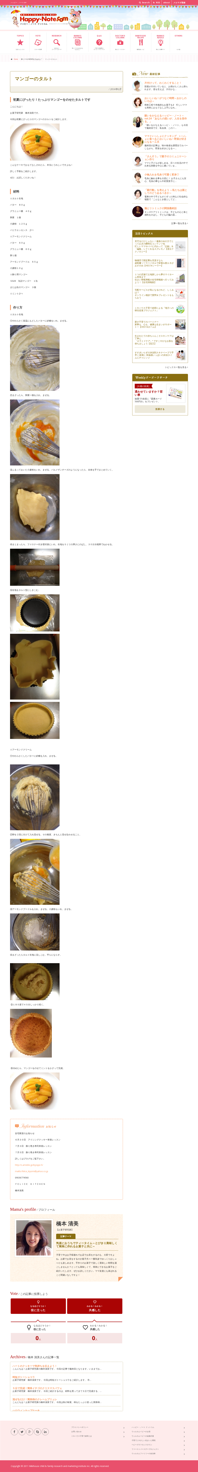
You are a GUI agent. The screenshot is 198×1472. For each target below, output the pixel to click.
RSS (157, 2)
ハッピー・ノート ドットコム (143, 1427)
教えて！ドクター (120, 42)
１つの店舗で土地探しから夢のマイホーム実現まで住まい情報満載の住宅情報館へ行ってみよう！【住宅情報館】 (154, 278)
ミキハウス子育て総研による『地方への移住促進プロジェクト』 (154, 309)
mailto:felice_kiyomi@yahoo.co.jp (31, 1171)
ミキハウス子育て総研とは (81, 1436)
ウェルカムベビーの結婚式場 (143, 1436)
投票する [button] (160, 409)
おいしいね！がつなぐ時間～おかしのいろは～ (165, 99)
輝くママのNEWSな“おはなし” (77, 42)
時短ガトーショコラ (24, 1377)
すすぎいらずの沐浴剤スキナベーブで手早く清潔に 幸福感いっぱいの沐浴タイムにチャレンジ (154, 355)
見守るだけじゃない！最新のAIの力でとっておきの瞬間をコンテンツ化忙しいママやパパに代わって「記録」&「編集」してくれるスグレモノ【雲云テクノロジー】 (154, 246)
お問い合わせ (76, 1431)
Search (145, 2)
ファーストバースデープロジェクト (145, 1449)
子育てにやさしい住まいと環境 (143, 1440)
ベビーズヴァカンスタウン (142, 1444)
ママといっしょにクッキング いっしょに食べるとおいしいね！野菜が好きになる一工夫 (165, 138)
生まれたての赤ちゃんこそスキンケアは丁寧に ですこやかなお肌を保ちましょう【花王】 (154, 339)
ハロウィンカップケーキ (26, 1410)
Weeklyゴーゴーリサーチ (57, 42)
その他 (178, 42)
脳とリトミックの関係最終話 (160, 208)
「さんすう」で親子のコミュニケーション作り (165, 158)
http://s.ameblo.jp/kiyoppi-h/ (29, 1164)
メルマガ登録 (179, 2)
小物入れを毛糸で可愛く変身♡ (161, 174)
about (166, 2)
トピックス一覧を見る (176, 367)
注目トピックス (20, 42)
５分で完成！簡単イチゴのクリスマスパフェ (37, 1388)
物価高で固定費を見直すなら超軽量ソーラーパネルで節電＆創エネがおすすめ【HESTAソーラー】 (154, 263)
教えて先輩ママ (160, 42)
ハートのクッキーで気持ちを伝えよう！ (35, 1366)
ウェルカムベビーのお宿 (141, 1431)
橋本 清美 (67, 1223)
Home (16, 59)
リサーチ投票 (38, 42)
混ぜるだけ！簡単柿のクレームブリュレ (35, 1399)
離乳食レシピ (140, 42)
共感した (95, 1306)
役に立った (38, 1306)
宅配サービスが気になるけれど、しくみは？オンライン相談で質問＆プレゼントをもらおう (154, 293)
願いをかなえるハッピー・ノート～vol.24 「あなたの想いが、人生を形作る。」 (165, 118)
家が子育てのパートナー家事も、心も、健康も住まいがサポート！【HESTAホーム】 (153, 324)
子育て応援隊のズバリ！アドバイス (99, 42)
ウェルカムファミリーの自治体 (143, 1453)
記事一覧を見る (179, 223)
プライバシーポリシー (79, 1427)
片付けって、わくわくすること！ (163, 82)
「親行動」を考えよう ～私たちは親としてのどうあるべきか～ (165, 191)
